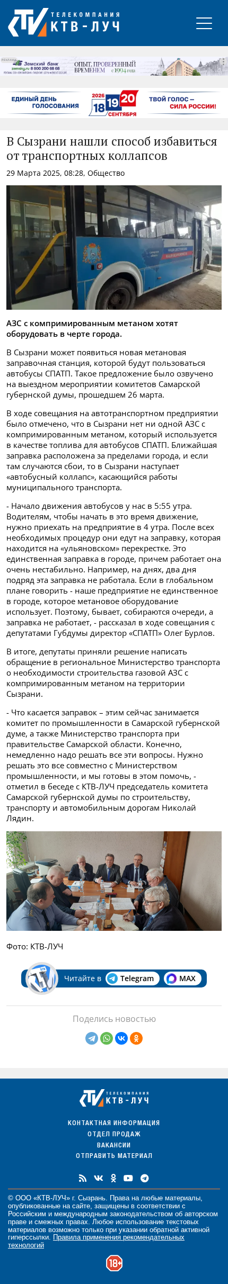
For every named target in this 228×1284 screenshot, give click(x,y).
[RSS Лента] (82, 1178)
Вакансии (114, 1146)
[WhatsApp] (106, 1038)
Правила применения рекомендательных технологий (96, 1241)
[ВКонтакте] (121, 1038)
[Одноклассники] (136, 1038)
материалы (182, 1198)
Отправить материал (114, 1156)
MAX (187, 978)
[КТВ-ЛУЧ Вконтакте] (98, 1178)
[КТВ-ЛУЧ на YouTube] (128, 1178)
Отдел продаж (114, 1135)
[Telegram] (91, 1038)
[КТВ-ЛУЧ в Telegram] (145, 1178)
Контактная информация (114, 1123)
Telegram (137, 978)
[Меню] (204, 23)
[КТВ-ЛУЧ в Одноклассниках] (113, 1178)
